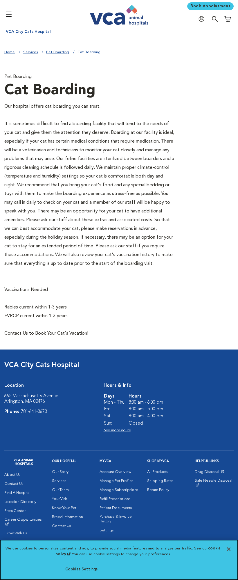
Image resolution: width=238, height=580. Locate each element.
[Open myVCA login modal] (203, 19)
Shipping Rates (160, 481)
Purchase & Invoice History (116, 519)
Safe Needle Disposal (214, 483)
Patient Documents (116, 508)
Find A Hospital (17, 493)
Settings (106, 530)
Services (30, 52)
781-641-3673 (34, 411)
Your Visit (59, 499)
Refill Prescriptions (115, 499)
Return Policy (158, 490)
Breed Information (67, 517)
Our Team (60, 490)
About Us (12, 475)
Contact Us (13, 484)
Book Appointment (210, 6)
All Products (157, 472)
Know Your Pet (64, 508)
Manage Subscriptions (119, 490)
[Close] (228, 549)
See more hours (117, 430)
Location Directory (20, 502)
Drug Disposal (209, 473)
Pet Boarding (57, 52)
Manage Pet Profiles (116, 481)
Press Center (15, 511)
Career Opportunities (23, 522)
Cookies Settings (81, 569)
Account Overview (115, 472)
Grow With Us (15, 533)
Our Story (60, 472)
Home (9, 52)
